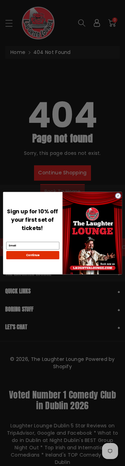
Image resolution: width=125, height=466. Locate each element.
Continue (32, 255)
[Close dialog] (117, 195)
